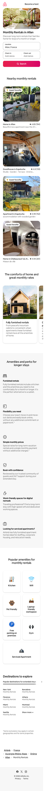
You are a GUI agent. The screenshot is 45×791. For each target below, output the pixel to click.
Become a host (32, 4)
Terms (25, 778)
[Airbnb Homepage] (5, 4)
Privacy (18, 778)
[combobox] (21, 47)
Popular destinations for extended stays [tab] (19, 682)
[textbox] (12, 56)
